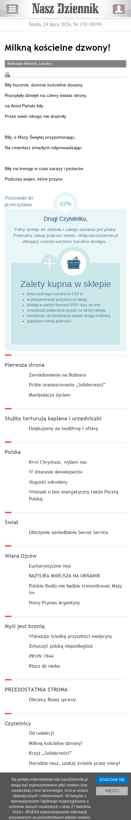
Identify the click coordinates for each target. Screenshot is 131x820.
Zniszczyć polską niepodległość (61, 646)
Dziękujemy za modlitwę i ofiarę (63, 428)
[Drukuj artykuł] (7, 74)
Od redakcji (41, 733)
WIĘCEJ (112, 791)
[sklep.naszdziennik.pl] (65, 263)
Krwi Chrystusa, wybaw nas (58, 462)
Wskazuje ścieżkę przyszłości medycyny (70, 636)
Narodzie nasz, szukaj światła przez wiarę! (75, 763)
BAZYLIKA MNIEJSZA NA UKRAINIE (64, 575)
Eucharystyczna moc (50, 566)
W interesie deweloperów (56, 471)
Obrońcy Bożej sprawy (52, 699)
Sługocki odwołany (48, 482)
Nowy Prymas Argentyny (54, 602)
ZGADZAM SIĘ (112, 780)
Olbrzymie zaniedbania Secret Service (68, 532)
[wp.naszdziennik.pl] (65, 9)
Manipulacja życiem (49, 394)
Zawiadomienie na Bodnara (57, 375)
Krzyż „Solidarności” (50, 753)
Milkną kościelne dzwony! (56, 743)
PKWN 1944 (41, 656)
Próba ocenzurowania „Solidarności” (67, 384)
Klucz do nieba (44, 666)
